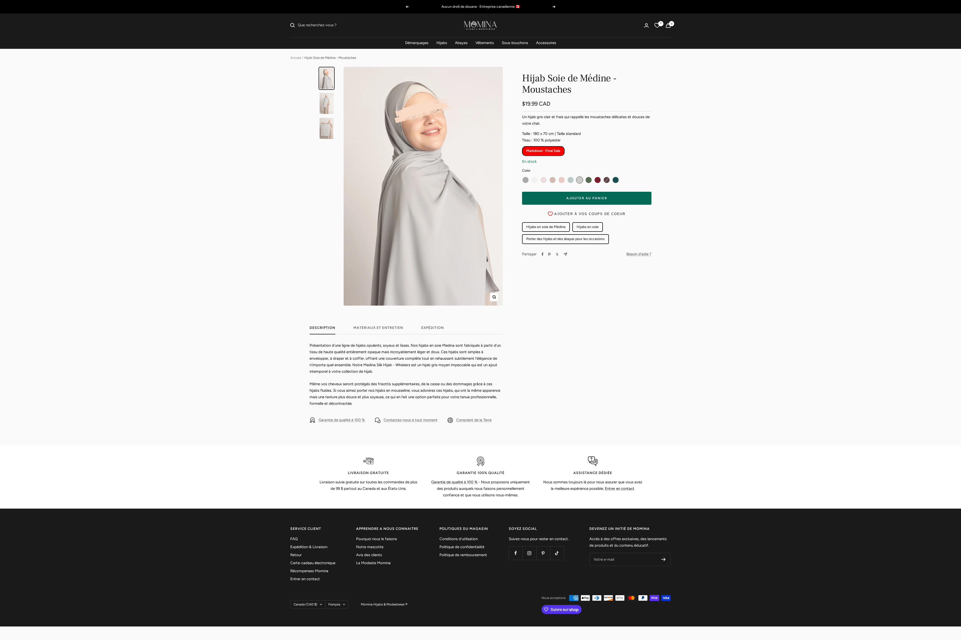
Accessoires (546, 43)
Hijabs (441, 43)
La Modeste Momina (373, 563)
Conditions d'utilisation (458, 539)
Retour (296, 555)
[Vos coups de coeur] (657, 25)
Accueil (295, 58)
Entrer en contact (619, 488)
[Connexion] (646, 25)
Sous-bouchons (515, 43)
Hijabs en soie (588, 227)
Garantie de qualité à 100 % (342, 420)
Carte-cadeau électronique (312, 563)
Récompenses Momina (309, 571)
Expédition (432, 328)
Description (322, 328)
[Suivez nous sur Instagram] (529, 553)
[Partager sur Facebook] (543, 254)
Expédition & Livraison (308, 547)
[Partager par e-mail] (565, 254)
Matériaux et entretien (378, 328)
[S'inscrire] (663, 559)
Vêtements (484, 43)
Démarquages (416, 43)
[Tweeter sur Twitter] (557, 254)
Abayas (461, 43)
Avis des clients (369, 555)
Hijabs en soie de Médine (546, 227)
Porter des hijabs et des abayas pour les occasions (565, 239)
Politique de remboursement (463, 555)
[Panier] (668, 25)
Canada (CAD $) (305, 604)
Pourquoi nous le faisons (376, 539)
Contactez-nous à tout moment (410, 420)
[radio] (525, 179)
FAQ (294, 539)
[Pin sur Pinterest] (549, 254)
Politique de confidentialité (461, 547)
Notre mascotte (369, 547)
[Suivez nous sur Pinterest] (543, 553)
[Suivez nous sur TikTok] (557, 553)
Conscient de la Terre (474, 420)
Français (334, 604)
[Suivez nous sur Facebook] (516, 553)
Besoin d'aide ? (638, 254)
